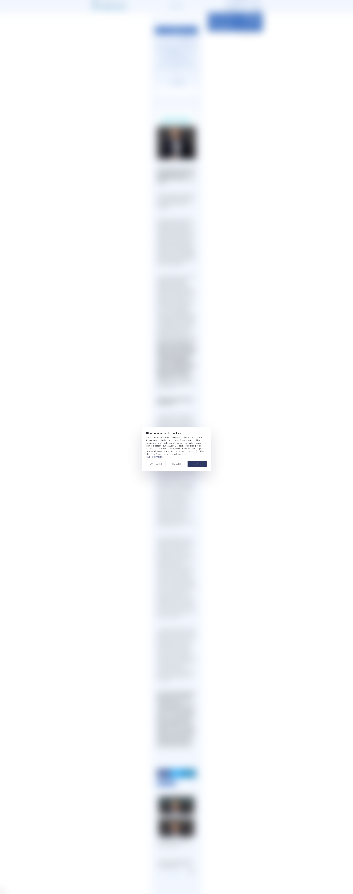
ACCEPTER (197, 464)
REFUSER (176, 464)
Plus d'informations (154, 457)
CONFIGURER (156, 464)
